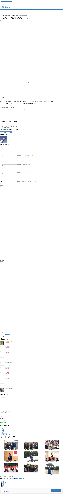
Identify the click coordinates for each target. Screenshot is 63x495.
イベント (3, 398)
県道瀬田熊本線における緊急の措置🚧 (10, 388)
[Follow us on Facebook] (1, 421)
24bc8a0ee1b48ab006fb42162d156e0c (6, 131)
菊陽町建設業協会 (7, 367)
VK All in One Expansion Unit (19, 478)
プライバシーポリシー (6, 411)
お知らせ (25, 15)
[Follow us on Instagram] (4, 421)
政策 (3, 429)
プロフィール (4, 430)
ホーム (3, 481)
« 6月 (1, 408)
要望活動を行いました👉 (29, 155)
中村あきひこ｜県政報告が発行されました (6, 334)
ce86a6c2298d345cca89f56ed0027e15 (6, 132)
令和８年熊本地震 (28, 164)
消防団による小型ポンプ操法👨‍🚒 (30, 172)
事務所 (3, 431)
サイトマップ (4, 412)
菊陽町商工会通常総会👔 (8, 362)
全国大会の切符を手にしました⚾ (30, 181)
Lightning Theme (11, 478)
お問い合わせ (4, 433)
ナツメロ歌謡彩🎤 (7, 372)
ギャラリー (4, 428)
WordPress (5, 478)
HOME (3, 427)
